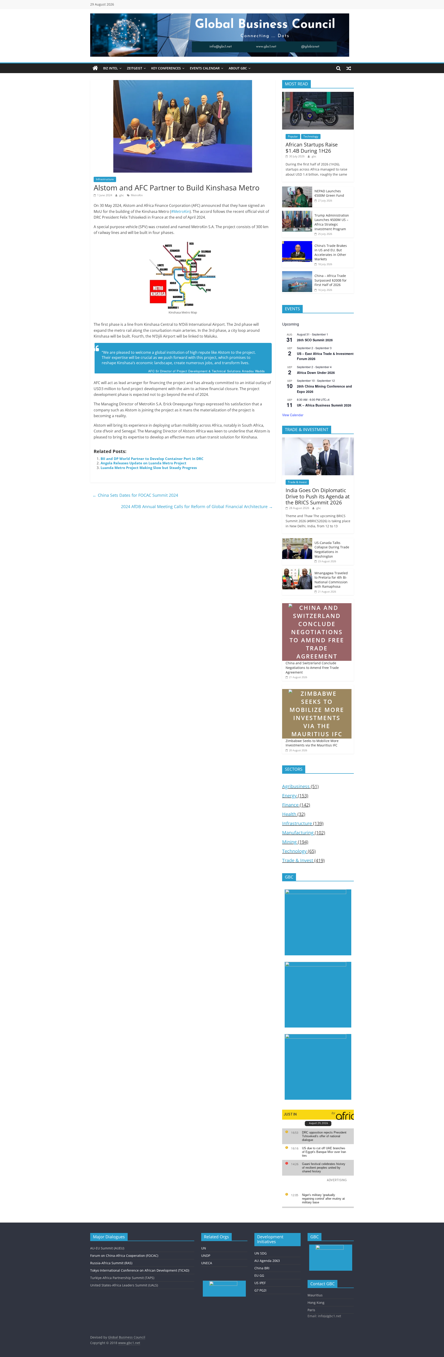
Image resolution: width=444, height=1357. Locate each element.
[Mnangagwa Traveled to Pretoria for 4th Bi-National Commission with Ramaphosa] (297, 571)
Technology (310, 136)
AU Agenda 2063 (267, 1260)
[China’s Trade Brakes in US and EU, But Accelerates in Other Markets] (297, 243)
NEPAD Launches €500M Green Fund (329, 193)
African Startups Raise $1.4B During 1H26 (312, 147)
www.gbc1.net (129, 1343)
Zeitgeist (134, 68)
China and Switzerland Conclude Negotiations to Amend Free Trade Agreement (312, 667)
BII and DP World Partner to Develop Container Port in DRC (152, 458)
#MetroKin (180, 211)
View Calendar (292, 415)
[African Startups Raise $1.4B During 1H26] (318, 94)
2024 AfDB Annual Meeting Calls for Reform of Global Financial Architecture (197, 506)
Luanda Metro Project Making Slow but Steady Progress (149, 467)
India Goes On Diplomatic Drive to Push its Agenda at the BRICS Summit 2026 (318, 496)
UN (203, 1248)
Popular (293, 136)
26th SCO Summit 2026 (315, 340)
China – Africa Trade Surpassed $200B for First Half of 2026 (330, 280)
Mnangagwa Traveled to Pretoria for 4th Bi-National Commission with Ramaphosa (331, 580)
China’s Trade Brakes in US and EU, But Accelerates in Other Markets (330, 252)
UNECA (206, 1263)
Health (289, 814)
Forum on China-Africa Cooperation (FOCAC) (124, 1255)
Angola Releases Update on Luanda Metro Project (143, 463)
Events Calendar (205, 68)
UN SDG (260, 1253)
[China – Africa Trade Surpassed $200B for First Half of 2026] (297, 273)
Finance (290, 805)
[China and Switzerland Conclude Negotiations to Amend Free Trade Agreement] (317, 601)
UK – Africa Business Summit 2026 (324, 405)
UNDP (205, 1255)
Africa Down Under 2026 (316, 372)
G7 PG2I (260, 1290)
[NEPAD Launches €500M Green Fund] (297, 189)
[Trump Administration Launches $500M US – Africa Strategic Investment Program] (297, 213)
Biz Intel (110, 68)
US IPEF (260, 1283)
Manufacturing (298, 832)
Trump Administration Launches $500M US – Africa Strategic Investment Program (331, 222)
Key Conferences (166, 68)
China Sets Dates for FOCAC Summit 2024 (135, 495)
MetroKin (137, 195)
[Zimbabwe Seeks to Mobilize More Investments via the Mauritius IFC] (317, 687)
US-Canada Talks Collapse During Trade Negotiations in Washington (331, 549)
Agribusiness (296, 786)
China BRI (261, 1268)
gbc (122, 195)
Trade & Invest (297, 482)
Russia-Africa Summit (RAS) (111, 1263)
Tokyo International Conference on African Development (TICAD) (139, 1270)
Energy (289, 795)
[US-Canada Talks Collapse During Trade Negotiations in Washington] (297, 540)
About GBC (238, 68)
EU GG (259, 1275)
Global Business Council (126, 1337)
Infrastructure (105, 179)
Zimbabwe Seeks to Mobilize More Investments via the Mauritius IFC (312, 743)
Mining (289, 842)
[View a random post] (349, 68)
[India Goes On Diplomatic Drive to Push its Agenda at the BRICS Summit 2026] (318, 440)
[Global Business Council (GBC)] (95, 68)
